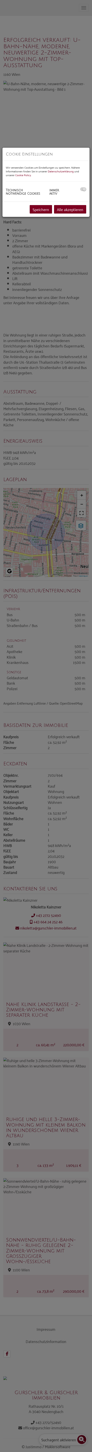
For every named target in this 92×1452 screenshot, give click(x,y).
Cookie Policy (23, 175)
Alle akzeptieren (70, 209)
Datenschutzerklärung (61, 171)
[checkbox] (83, 189)
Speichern (41, 209)
